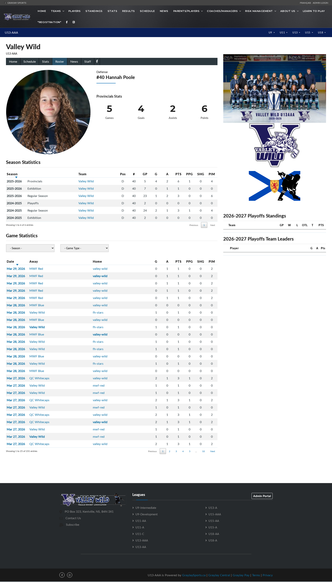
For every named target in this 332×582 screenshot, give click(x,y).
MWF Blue (36, 305)
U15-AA (213, 521)
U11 (283, 32)
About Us (287, 10)
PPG (189, 174)
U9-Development (146, 514)
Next (212, 225)
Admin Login (320, 2)
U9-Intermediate (145, 508)
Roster (59, 61)
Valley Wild (86, 181)
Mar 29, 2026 (16, 269)
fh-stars (98, 312)
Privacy (268, 575)
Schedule (147, 10)
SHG (200, 174)
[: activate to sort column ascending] (52, 174)
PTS (178, 174)
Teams (56, 10)
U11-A (139, 527)
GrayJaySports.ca (194, 575)
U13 (295, 32)
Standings (94, 10)
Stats (112, 10)
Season (12, 174)
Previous (193, 225)
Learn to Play (314, 10)
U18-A (212, 540)
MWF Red (36, 269)
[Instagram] (73, 22)
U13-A (212, 508)
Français (306, 2)
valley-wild (100, 269)
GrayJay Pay (241, 575)
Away (33, 261)
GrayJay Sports (16, 2)
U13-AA (140, 547)
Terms (256, 575)
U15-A (212, 527)
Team (82, 174)
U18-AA (213, 534)
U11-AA (140, 521)
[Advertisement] (166, 465)
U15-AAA (214, 514)
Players (74, 10)
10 (203, 451)
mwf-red (99, 385)
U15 (308, 32)
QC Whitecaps (39, 378)
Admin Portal (262, 496)
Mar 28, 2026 (16, 305)
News (164, 10)
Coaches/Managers (222, 10)
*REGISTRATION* (49, 22)
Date (10, 261)
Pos (123, 174)
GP (145, 174)
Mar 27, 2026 (16, 378)
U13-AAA (11, 32)
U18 (321, 32)
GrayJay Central (219, 575)
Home (42, 10)
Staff (87, 61)
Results (128, 10)
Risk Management (259, 10)
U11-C (139, 534)
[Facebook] (67, 22)
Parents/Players (186, 10)
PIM (212, 174)
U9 (271, 32)
